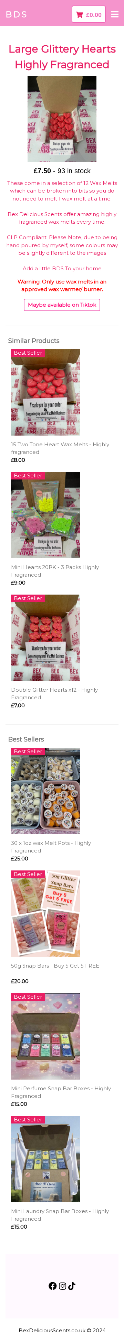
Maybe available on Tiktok (62, 304)
